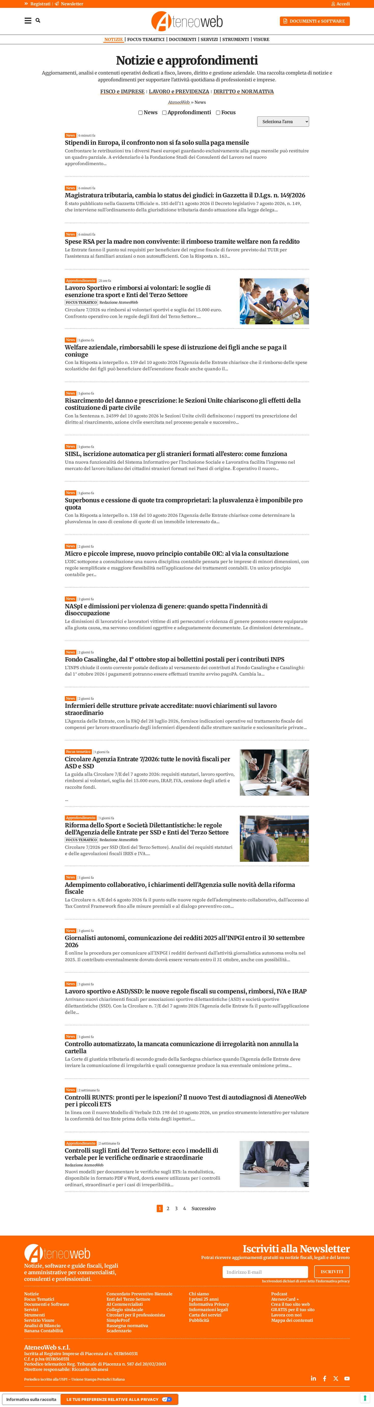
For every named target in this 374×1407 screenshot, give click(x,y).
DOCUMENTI (182, 39)
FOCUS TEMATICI (146, 39)
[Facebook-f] (324, 1378)
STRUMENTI (235, 39)
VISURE (261, 39)
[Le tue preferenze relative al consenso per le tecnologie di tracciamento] (365, 1398)
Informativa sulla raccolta (31, 1399)
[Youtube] (347, 1378)
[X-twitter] (336, 1378)
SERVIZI (209, 39)
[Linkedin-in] (313, 1378)
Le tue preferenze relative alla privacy (113, 1399)
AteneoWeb (179, 102)
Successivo (204, 1208)
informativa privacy (334, 1281)
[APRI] (28, 20)
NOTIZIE (114, 39)
